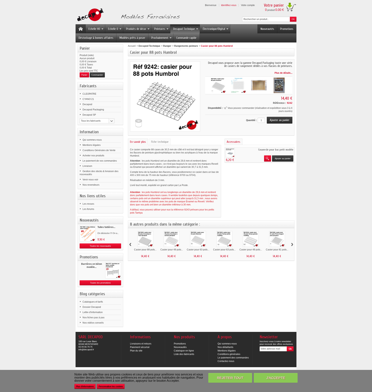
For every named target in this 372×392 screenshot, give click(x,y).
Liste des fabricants (184, 354)
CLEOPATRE (89, 94)
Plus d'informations (85, 386)
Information (89, 131)
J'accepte (275, 378)
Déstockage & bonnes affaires (96, 38)
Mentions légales (92, 145)
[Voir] (267, 158)
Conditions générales (229, 354)
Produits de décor (136, 29)
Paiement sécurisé (140, 347)
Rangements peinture (186, 46)
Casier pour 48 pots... (171, 249)
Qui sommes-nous (92, 139)
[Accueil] (80, 28)
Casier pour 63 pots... (198, 249)
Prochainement (159, 38)
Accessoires (233, 142)
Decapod (87, 104)
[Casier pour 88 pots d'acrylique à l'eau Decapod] (145, 239)
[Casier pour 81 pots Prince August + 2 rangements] (277, 239)
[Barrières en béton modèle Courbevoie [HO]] (113, 270)
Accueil (132, 46)
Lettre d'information (93, 312)
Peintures (159, 29)
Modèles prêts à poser (132, 38)
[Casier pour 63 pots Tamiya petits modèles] (224, 239)
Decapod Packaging (93, 109)
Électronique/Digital (214, 29)
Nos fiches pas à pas (93, 317)
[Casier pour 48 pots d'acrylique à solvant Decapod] (171, 239)
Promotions (286, 29)
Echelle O (113, 29)
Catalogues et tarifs (93, 301)
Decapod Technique (184, 29)
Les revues (88, 203)
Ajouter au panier (283, 158)
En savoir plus (138, 142)
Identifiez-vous (228, 5)
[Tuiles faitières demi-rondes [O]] (88, 233)
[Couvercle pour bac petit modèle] (230, 152)
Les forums (88, 209)
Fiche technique (160, 142)
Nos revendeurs (91, 184)
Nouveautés (267, 29)
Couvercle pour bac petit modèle (275, 149)
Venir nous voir (90, 179)
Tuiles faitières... (106, 227)
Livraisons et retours (140, 343)
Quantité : (251, 120)
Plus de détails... (283, 73)
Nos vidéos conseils (93, 322)
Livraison (87, 166)
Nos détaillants (225, 347)
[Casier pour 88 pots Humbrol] (218, 85)
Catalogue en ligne (184, 350)
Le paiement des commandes (233, 357)
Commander (97, 75)
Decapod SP (89, 114)
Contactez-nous (226, 361)
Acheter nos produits (93, 155)
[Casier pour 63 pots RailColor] (198, 239)
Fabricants (88, 85)
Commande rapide (186, 38)
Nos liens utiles (93, 195)
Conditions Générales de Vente (99, 150)
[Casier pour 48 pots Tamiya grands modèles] (250, 239)
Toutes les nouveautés (100, 246)
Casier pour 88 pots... (145, 249)
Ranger (167, 46)
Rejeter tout (230, 378)
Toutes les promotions (100, 283)
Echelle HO (94, 29)
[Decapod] (128, 15)
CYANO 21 (88, 99)
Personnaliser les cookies (111, 386)
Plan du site (136, 350)
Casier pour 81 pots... (277, 249)
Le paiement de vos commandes (100, 160)
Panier (85, 48)
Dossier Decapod (92, 307)
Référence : (279, 103)
